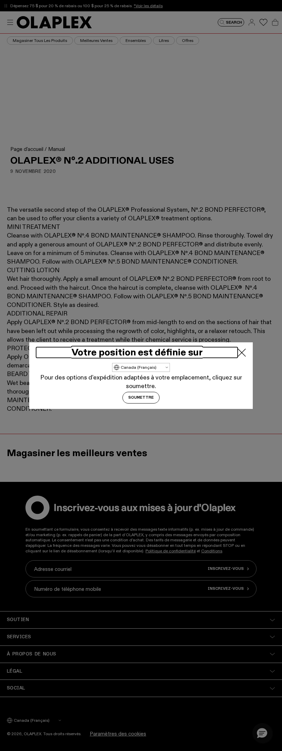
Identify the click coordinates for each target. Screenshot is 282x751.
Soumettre (141, 398)
